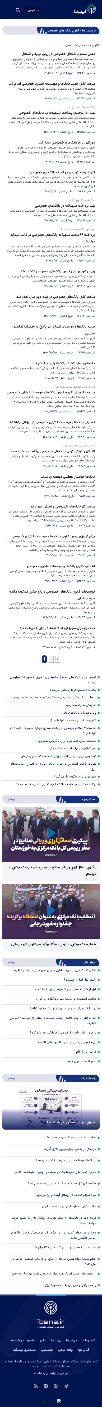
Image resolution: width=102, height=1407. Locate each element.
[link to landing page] (73, 9)
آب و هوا (83, 1350)
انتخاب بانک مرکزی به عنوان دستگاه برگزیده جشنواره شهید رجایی (53, 697)
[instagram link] (46, 1385)
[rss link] (36, 1385)
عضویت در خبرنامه (22, 1340)
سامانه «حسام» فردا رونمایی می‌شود (73, 690)
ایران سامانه (41, 1373)
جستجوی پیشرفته (24, 1350)
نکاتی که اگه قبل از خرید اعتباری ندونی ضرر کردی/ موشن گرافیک (54, 970)
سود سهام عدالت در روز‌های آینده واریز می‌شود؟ (65, 1195)
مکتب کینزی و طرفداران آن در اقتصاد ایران (69, 1206)
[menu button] (7, 10)
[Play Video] (51, 834)
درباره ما (71, 1340)
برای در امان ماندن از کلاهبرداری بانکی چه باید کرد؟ (63, 1032)
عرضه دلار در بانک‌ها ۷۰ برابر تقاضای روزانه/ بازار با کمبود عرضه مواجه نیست (53, 1221)
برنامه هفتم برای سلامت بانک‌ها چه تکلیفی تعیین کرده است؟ (56, 784)
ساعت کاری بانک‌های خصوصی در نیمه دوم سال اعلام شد (55, 296)
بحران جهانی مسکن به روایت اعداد (70, 1123)
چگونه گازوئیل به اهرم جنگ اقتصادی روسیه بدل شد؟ (62, 1183)
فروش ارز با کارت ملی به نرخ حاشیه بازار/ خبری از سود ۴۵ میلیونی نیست (53, 680)
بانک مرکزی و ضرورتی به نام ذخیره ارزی (70, 1285)
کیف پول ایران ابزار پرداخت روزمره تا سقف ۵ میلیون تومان (58, 756)
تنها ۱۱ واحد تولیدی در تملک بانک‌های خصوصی (62, 172)
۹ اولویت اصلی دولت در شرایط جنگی (72, 720)
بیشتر (9, 799)
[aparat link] (55, 1385)
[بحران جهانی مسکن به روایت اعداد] (51, 1108)
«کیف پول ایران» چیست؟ (80, 979)
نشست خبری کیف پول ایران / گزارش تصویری (67, 741)
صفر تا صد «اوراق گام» (82, 1061)
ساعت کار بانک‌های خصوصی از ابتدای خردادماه (62, 506)
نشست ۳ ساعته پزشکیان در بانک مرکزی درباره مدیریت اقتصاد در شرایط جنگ (53, 731)
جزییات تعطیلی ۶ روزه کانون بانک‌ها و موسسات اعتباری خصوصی (51, 392)
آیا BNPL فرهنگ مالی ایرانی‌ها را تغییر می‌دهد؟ (66, 1160)
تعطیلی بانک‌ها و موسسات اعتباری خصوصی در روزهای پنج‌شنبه (52, 422)
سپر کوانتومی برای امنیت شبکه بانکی (72, 748)
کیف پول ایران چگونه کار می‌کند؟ (75, 776)
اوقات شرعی (65, 1350)
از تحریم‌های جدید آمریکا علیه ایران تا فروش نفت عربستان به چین (53, 1273)
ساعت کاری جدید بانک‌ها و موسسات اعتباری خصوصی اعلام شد (52, 83)
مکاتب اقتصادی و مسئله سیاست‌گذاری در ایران (66, 999)
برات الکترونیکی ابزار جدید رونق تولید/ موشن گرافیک (62, 1008)
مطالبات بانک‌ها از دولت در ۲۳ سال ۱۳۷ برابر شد (64, 1247)
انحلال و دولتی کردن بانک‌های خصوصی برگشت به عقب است (53, 451)
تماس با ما (88, 1340)
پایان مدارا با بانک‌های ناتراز (78, 713)
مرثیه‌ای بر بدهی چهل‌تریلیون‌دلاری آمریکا (70, 1149)
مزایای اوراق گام (86, 1051)
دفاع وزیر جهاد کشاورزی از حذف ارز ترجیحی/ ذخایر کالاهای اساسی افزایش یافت (53, 1235)
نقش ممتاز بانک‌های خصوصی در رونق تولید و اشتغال (58, 53)
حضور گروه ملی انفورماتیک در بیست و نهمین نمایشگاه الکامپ (55, 1172)
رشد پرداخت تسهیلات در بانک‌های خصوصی (65, 205)
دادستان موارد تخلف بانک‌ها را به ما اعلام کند (64, 363)
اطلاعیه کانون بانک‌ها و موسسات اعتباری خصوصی (61, 566)
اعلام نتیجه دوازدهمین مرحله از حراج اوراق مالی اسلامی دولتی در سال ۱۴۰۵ (53, 1262)
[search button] (18, 10)
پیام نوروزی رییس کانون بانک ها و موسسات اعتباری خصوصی (53, 536)
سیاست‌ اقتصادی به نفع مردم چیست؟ (71, 1137)
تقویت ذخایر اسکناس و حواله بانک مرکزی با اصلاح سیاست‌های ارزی (53, 767)
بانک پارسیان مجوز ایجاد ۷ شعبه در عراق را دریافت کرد (57, 628)
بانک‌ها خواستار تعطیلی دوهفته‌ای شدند (68, 476)
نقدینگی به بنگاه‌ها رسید (80, 705)
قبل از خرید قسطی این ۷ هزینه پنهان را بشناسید (65, 989)
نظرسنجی (47, 1350)
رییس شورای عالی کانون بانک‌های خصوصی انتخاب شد (57, 271)
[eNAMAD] (51, 1401)
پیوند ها (56, 1340)
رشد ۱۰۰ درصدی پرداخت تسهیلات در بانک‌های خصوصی (57, 112)
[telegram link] (66, 1385)
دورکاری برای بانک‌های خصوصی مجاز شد (67, 142)
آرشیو (43, 1340)
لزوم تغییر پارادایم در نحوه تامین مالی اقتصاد (66, 1042)
